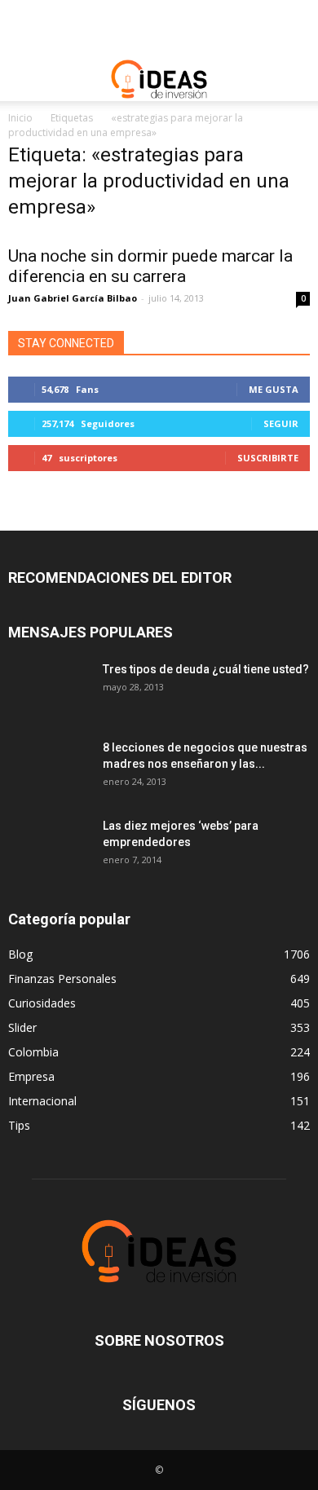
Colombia (33, 1052)
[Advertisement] (159, 28)
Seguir (280, 423)
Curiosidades (42, 1003)
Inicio (20, 118)
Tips (19, 1125)
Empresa (31, 1076)
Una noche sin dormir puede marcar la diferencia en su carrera (150, 266)
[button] (295, 79)
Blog (20, 954)
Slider (22, 1027)
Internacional (42, 1101)
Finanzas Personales (62, 978)
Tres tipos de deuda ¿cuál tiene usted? (206, 669)
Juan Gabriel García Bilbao (72, 298)
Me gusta (273, 389)
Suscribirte (267, 458)
